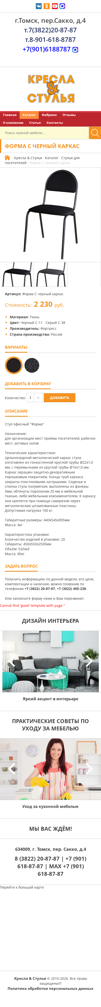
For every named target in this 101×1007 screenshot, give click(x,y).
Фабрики (49, 115)
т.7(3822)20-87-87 (50, 29)
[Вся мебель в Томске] (7, 157)
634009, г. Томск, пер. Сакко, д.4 (50, 849)
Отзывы (69, 115)
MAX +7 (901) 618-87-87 (61, 869)
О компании (13, 123)
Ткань (34, 317)
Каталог (29, 115)
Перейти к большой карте (22, 887)
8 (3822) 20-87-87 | (40, 858)
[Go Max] (62, 5)
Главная (10, 115)
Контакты (55, 123)
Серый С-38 (55, 322)
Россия (56, 334)
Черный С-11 (32, 322)
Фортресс (48, 328)
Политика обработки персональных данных (50, 988)
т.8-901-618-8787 (50, 39)
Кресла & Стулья (28, 157)
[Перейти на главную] (50, 89)
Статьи (35, 123)
